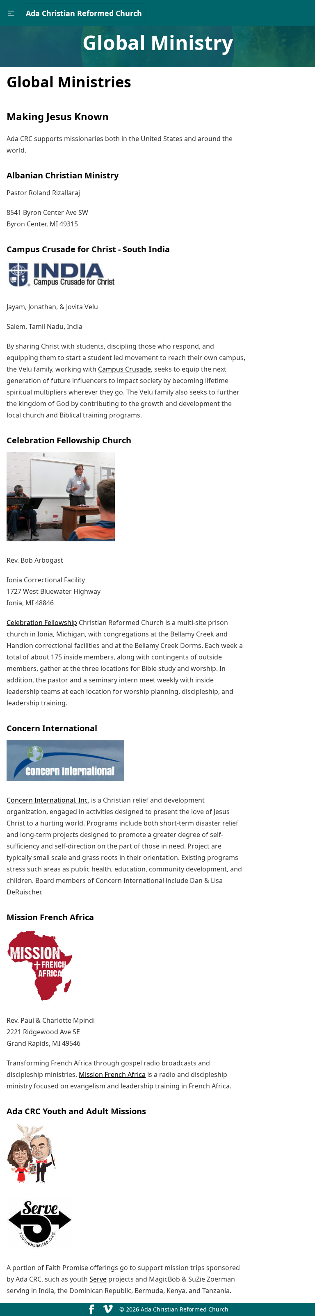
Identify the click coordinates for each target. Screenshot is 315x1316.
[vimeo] (108, 1309)
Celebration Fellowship (42, 622)
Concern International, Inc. (48, 800)
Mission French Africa (112, 1074)
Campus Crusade (124, 369)
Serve (98, 1279)
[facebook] (91, 1309)
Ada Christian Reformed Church (84, 13)
